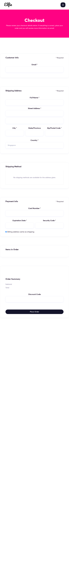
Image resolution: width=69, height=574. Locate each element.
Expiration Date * (20, 220)
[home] (8, 4)
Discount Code (34, 294)
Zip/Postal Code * (54, 128)
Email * (34, 65)
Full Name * (34, 98)
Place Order (34, 312)
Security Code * (49, 220)
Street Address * (34, 108)
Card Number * (34, 208)
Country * (34, 140)
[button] (63, 4)
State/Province (34, 128)
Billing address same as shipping (20, 232)
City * (14, 128)
